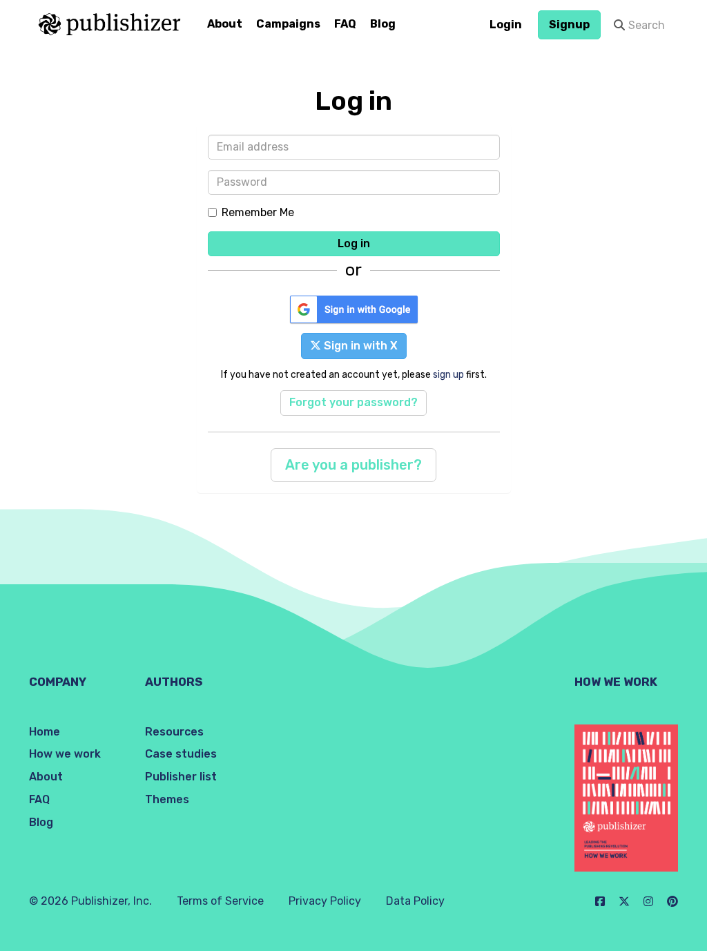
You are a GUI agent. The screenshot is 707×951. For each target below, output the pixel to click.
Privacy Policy (325, 900)
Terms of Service (220, 900)
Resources (174, 731)
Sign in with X (359, 345)
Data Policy (415, 900)
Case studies (181, 753)
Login (506, 24)
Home (44, 731)
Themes (167, 799)
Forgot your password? (353, 402)
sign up (448, 374)
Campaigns (288, 23)
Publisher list (181, 776)
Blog (383, 23)
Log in (354, 243)
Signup (569, 24)
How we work (65, 753)
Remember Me (258, 212)
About (224, 23)
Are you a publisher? (353, 465)
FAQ (345, 23)
